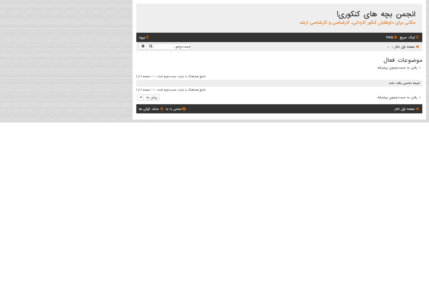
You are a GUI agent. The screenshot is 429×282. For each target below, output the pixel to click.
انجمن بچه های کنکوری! (376, 14)
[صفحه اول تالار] (418, 8)
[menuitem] (392, 37)
